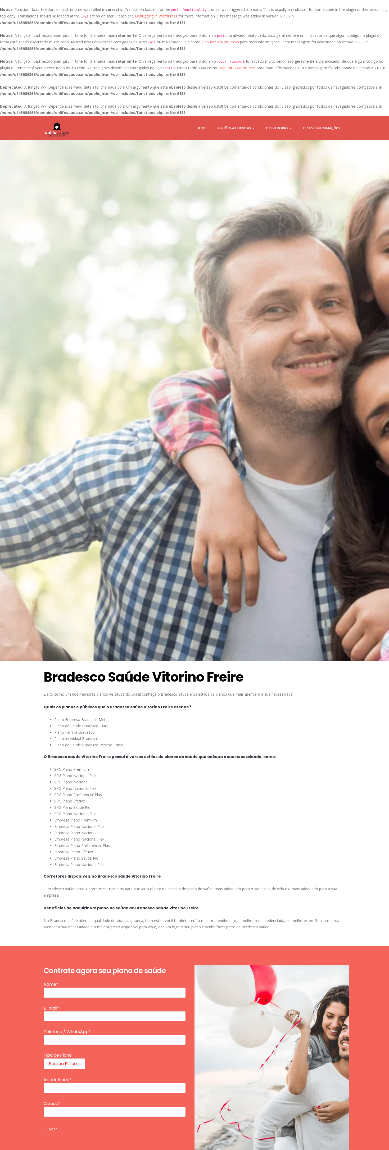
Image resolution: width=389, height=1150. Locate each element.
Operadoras (277, 128)
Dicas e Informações (321, 128)
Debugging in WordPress (156, 16)
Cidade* (52, 1104)
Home (201, 128)
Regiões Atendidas (234, 128)
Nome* (51, 984)
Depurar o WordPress (220, 41)
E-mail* (51, 1008)
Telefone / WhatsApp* (67, 1032)
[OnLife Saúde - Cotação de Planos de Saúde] (57, 130)
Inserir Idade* (57, 1080)
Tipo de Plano (58, 1055)
